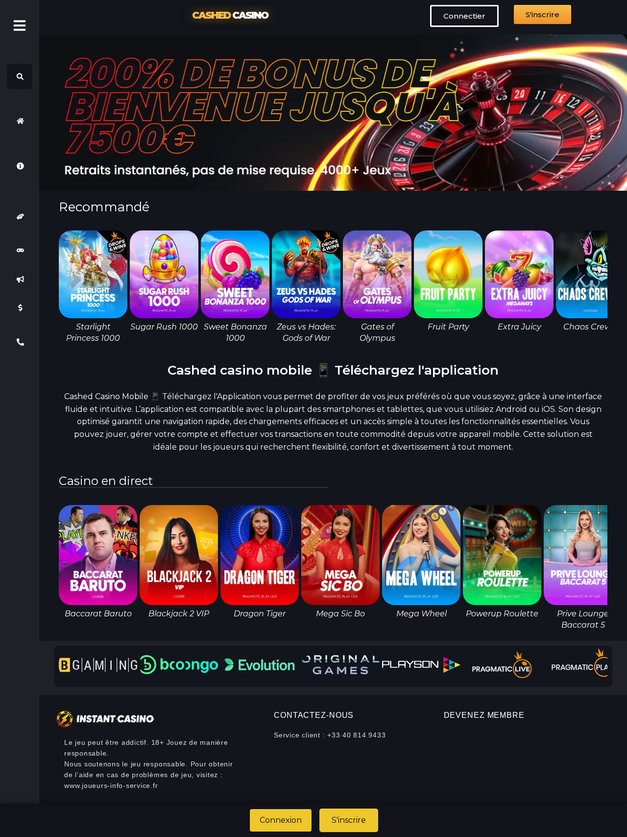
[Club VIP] (19, 216)
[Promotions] (19, 279)
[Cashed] (19, 120)
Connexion (281, 820)
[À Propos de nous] (19, 165)
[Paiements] (19, 308)
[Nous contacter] (19, 342)
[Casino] (19, 250)
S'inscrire (349, 820)
